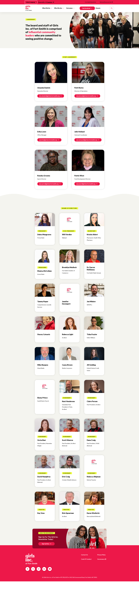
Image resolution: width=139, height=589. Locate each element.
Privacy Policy (101, 555)
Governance (101, 559)
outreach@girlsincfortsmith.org (87, 140)
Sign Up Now (45, 544)
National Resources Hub (105, 2)
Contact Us (84, 555)
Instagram (39, 569)
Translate (49, 2)
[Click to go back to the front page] (32, 8)
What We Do (46, 8)
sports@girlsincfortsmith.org (50, 184)
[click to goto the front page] (31, 559)
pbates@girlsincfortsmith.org (87, 96)
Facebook (27, 569)
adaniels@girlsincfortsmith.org (50, 96)
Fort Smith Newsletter (90, 2)
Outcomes (69, 8)
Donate (98, 8)
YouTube (49, 569)
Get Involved (86, 8)
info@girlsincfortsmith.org (49, 140)
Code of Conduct (86, 559)
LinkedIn (44, 569)
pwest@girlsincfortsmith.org (87, 184)
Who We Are (58, 8)
